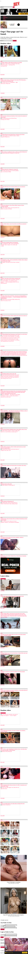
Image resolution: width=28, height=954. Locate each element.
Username (3, 925)
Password (2, 927)
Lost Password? (7, 937)
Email (2, 926)
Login (2, 937)
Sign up (2, 929)
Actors (4, 19)
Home (4, 16)
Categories (5, 17)
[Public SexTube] (10, 6)
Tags (4, 18)
